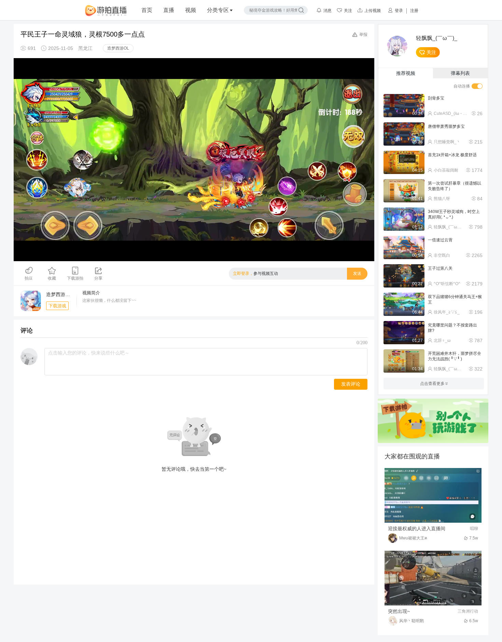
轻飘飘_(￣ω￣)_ (436, 38)
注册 (414, 10)
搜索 (301, 10)
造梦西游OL (118, 48)
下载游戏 (57, 305)
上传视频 (372, 10)
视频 (190, 10)
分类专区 (218, 10)
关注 (348, 10)
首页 (146, 10)
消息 (327, 10)
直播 (168, 10)
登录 (399, 10)
